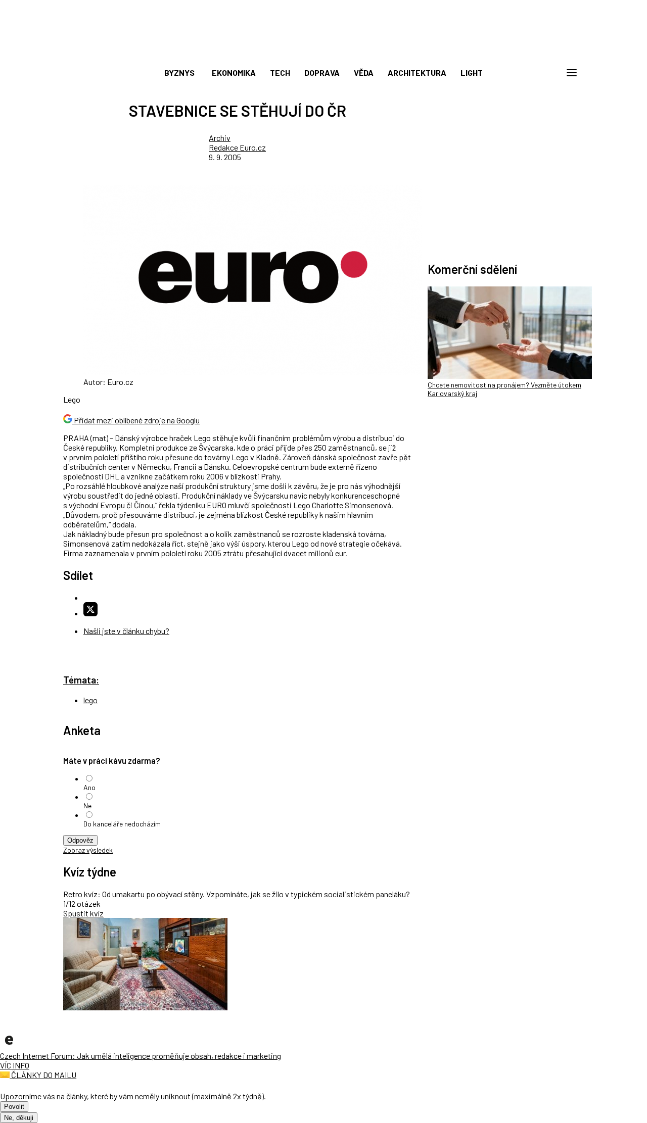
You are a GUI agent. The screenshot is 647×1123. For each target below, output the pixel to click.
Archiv (219, 137)
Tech (280, 72)
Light (471, 72)
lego (90, 700)
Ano (89, 787)
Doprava (322, 72)
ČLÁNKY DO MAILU (43, 1075)
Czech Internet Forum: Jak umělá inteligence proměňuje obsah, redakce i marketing (140, 1055)
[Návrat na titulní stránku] (323, 50)
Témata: (81, 680)
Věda (364, 72)
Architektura (417, 72)
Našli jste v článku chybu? (126, 631)
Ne (87, 805)
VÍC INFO (14, 1065)
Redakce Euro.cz (237, 147)
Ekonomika (234, 72)
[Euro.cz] (9, 1046)
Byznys (179, 72)
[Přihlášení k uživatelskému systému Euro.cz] (523, 73)
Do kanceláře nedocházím (122, 823)
